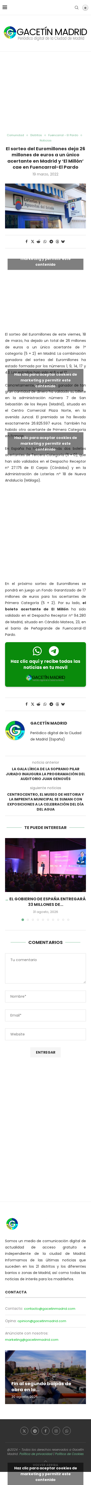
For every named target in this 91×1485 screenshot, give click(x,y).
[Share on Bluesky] (63, 241)
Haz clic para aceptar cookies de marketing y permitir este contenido (45, 258)
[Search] (76, 7)
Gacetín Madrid (48, 723)
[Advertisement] (45, 92)
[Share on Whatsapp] (45, 241)
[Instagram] (56, 1431)
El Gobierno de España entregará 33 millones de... (47, 901)
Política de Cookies (69, 1454)
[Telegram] (35, 1431)
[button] (9, 879)
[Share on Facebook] (26, 241)
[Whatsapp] (67, 1431)
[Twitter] (24, 1431)
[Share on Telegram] (51, 241)
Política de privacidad (35, 1454)
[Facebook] (45, 1431)
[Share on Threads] (57, 241)
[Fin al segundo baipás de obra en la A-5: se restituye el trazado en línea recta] (45, 1377)
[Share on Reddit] (38, 241)
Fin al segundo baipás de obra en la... (41, 1386)
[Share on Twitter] (32, 241)
